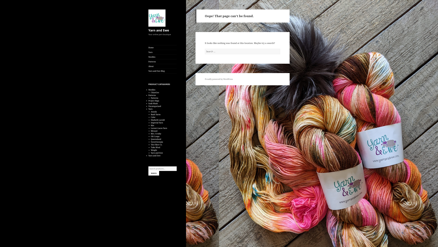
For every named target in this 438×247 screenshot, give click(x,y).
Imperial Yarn (157, 122)
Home (151, 47)
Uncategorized (154, 106)
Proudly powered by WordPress (219, 79)
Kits (152, 125)
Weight (154, 150)
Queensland (156, 139)
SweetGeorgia (157, 142)
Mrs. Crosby (156, 133)
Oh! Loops (155, 136)
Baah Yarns (155, 114)
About (151, 66)
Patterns (152, 61)
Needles (151, 57)
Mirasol (154, 131)
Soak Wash (153, 103)
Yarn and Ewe (158, 30)
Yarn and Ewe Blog (156, 71)
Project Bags (153, 100)
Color (153, 117)
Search (154, 173)
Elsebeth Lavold (158, 120)
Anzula (154, 111)
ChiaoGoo (155, 92)
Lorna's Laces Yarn (159, 128)
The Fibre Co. (156, 144)
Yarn (150, 52)
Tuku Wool (155, 147)
